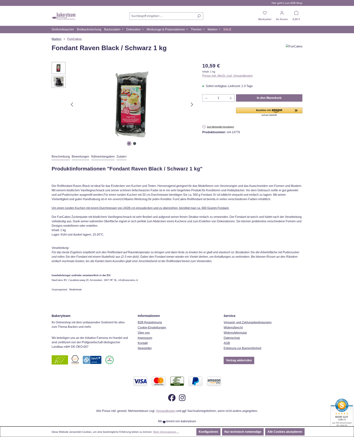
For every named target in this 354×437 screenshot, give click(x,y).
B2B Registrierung (150, 322)
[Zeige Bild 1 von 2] (129, 143)
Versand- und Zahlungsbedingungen (248, 322)
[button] (269, 112)
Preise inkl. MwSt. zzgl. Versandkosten (227, 75)
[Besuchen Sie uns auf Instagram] (182, 397)
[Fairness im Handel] (75, 359)
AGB (227, 343)
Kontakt (143, 343)
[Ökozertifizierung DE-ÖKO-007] (60, 359)
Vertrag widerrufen (239, 360)
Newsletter (145, 348)
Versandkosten (166, 410)
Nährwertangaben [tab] (103, 156)
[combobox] (162, 16)
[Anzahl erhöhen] (231, 98)
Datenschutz (232, 337)
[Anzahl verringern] (206, 98)
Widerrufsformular (235, 332)
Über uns (144, 332)
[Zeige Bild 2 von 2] (134, 143)
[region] (123, 104)
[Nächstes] (192, 104)
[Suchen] (199, 16)
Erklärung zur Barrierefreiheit (242, 348)
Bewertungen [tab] (80, 156)
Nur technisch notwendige (242, 431)
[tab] (61, 156)
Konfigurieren (208, 431)
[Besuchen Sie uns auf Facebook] (172, 397)
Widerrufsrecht (233, 327)
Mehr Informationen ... (166, 431)
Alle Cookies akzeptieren (285, 431)
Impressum (145, 337)
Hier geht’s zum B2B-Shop (287, 2)
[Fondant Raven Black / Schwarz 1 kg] (131, 104)
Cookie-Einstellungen (152, 327)
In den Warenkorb (269, 97)
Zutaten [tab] (121, 156)
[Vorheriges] (72, 104)
